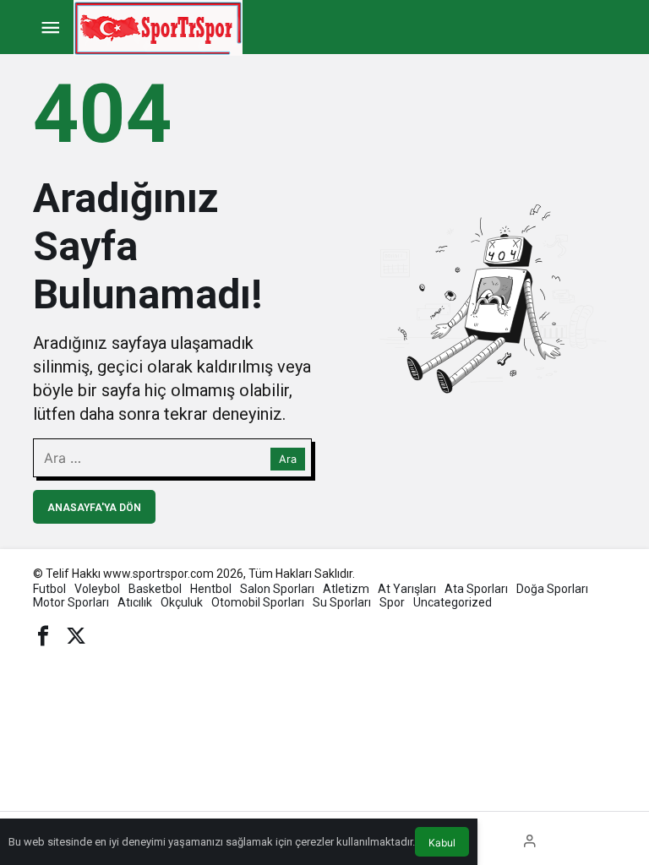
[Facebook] (43, 634)
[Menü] (50, 28)
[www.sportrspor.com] (158, 27)
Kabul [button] (441, 842)
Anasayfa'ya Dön (94, 508)
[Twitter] (76, 634)
